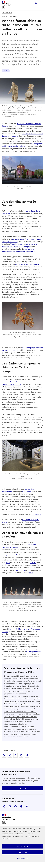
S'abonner (22, 788)
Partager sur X (10, 755)
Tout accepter (22, 846)
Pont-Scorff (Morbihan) (17, 629)
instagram (21, 806)
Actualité (5, 70)
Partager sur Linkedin (15, 755)
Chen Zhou (26, 491)
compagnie (20, 570)
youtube (27, 806)
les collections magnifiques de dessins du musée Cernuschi (20, 711)
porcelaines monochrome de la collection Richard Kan (18, 250)
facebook (15, 806)
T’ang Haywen (16, 244)
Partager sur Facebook (4, 755)
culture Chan (36, 514)
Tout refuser (22, 852)
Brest (31, 572)
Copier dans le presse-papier (27, 755)
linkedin (10, 806)
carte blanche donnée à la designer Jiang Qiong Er (19, 245)
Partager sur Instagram (21, 755)
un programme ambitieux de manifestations (22, 144)
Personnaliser (22, 858)
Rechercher (36, 3)
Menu (42, 3)
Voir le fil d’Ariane (7, 12)
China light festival (33, 651)
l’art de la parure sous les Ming (27, 264)
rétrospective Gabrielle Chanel (15, 724)
